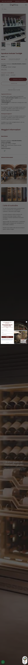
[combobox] (7, 334)
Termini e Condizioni (3, 339)
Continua (7, 336)
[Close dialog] (26, 322)
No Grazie (7, 342)
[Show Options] (12, 334)
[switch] (25, 663)
